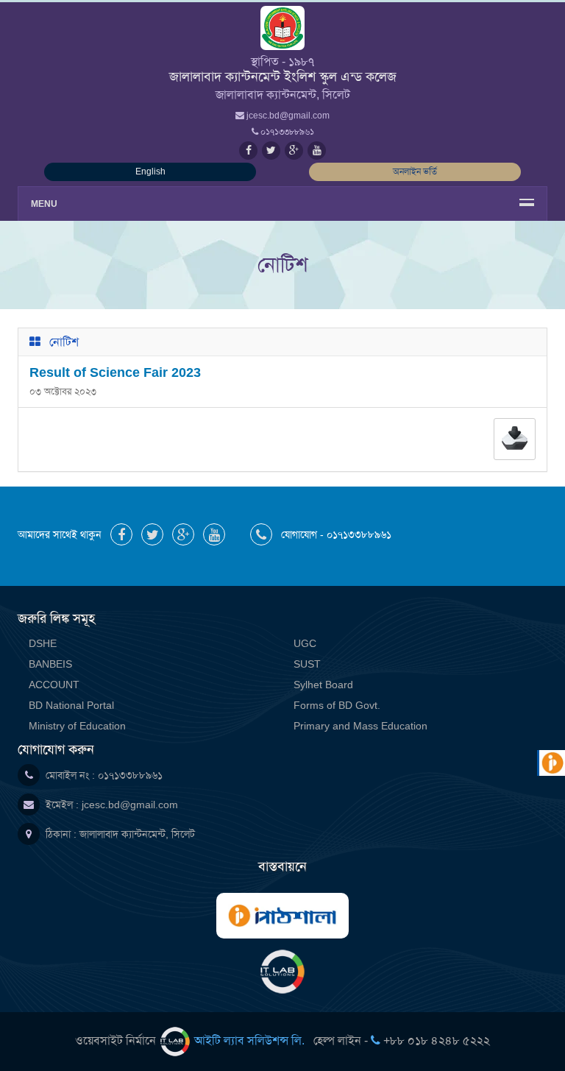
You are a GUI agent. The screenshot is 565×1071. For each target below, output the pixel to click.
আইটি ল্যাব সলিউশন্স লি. (249, 1040)
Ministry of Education (77, 726)
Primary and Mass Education (360, 726)
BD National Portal (71, 705)
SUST (307, 664)
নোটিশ (64, 342)
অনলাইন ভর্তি (415, 171)
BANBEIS (50, 664)
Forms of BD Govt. (337, 705)
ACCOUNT (54, 684)
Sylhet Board (323, 684)
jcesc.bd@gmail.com (130, 804)
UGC (305, 643)
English (150, 171)
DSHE (43, 643)
